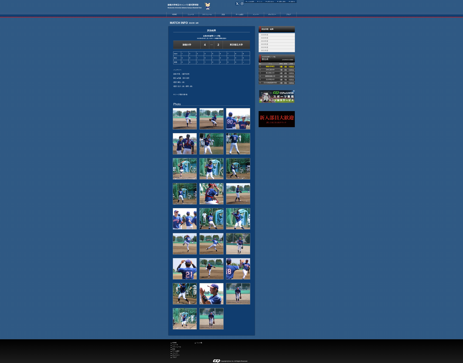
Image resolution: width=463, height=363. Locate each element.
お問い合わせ (270, 1)
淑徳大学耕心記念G (221, 38)
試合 (223, 14)
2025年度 (264, 38)
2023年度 (264, 44)
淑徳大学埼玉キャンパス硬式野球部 (183, 4)
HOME (174, 14)
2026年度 (264, 35)
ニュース (191, 14)
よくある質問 (250, 1)
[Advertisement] (277, 153)
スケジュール (207, 14)
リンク (260, 1)
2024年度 (264, 41)
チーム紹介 (240, 14)
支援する (292, 1)
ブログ (288, 14)
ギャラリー (272, 14)
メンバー (256, 14)
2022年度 (264, 47)
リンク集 (199, 343)
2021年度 (264, 50)
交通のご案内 (282, 1)
